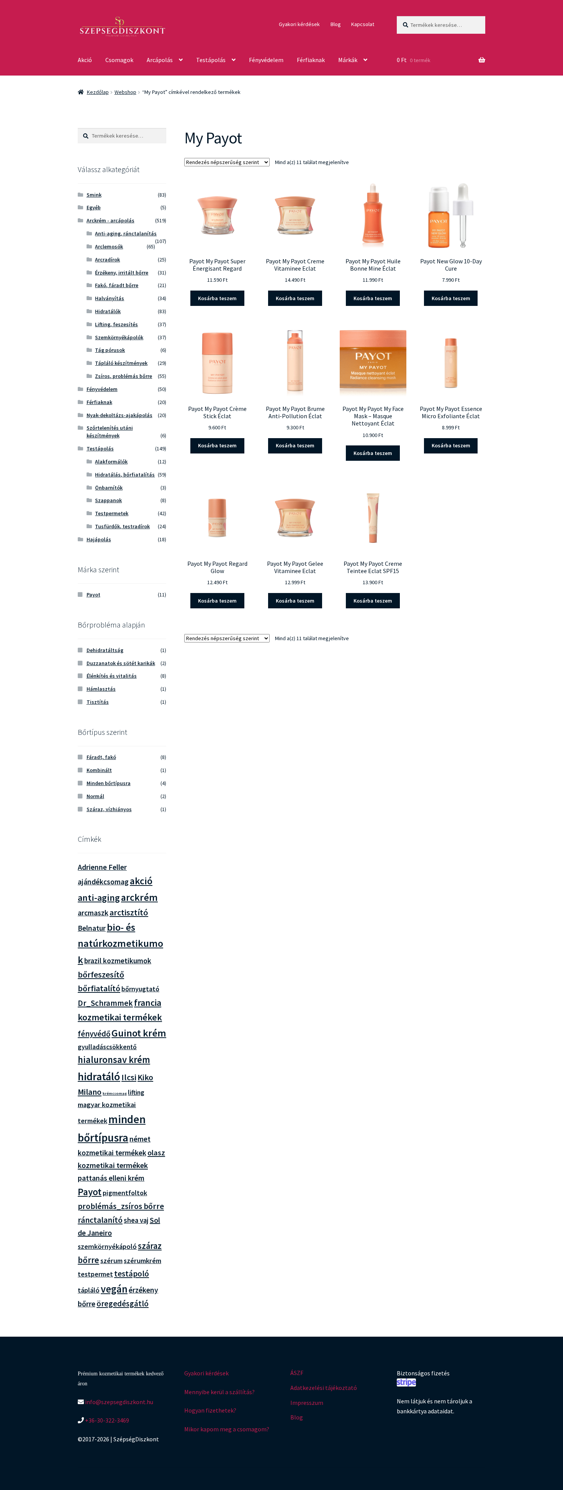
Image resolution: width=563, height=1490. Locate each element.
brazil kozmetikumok (117, 960)
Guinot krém (138, 1033)
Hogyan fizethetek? (210, 1410)
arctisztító (129, 912)
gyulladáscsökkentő (107, 1047)
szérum (111, 1260)
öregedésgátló (123, 1303)
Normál (95, 796)
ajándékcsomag (103, 881)
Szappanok (108, 500)
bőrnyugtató (140, 988)
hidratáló (99, 1076)
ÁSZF (296, 1373)
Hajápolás (99, 539)
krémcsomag (115, 1093)
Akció (85, 60)
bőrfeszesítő (101, 974)
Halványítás (109, 298)
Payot (93, 594)
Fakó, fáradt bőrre (116, 285)
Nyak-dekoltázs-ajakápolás (119, 415)
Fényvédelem (266, 60)
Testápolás (211, 60)
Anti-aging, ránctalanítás (126, 233)
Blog (336, 24)
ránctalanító (100, 1220)
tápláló (89, 1290)
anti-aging (99, 898)
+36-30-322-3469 (106, 1420)
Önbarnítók (109, 487)
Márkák (347, 60)
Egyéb (94, 207)
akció (141, 881)
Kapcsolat (362, 24)
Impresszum (306, 1402)
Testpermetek (111, 513)
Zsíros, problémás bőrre (123, 376)
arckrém (139, 897)
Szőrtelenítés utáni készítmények (110, 431)
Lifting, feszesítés (116, 324)
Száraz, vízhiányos (109, 809)
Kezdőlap (98, 92)
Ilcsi (128, 1077)
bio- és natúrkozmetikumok (120, 943)
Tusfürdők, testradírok (122, 526)
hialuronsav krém (114, 1060)
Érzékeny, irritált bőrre (121, 272)
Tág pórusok (110, 350)
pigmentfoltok (125, 1192)
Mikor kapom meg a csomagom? (226, 1429)
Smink (94, 194)
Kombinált (99, 770)
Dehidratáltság (105, 650)
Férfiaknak (311, 60)
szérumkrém (142, 1260)
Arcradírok (107, 259)
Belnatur (92, 928)
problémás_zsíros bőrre (121, 1206)
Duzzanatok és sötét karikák (121, 663)
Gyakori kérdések (299, 24)
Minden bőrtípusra (109, 783)
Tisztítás (98, 701)
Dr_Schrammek (105, 1003)
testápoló (131, 1273)
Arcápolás (160, 60)
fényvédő (94, 1033)
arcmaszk (93, 912)
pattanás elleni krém (111, 1178)
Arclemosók (109, 246)
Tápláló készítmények (121, 363)
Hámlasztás (101, 688)
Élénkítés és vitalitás (112, 675)
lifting (136, 1092)
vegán (114, 1289)
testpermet (95, 1274)
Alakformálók (111, 461)
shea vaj (136, 1220)
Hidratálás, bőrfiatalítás (125, 474)
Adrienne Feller (102, 867)
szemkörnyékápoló (107, 1246)
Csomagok (119, 60)
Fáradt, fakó (101, 757)
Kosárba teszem (217, 298)
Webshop (125, 92)
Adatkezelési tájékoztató (323, 1387)
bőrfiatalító (99, 988)
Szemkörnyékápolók (119, 337)
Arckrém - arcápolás (110, 220)
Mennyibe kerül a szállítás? (219, 1392)
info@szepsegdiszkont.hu (118, 1402)
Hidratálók (108, 311)
